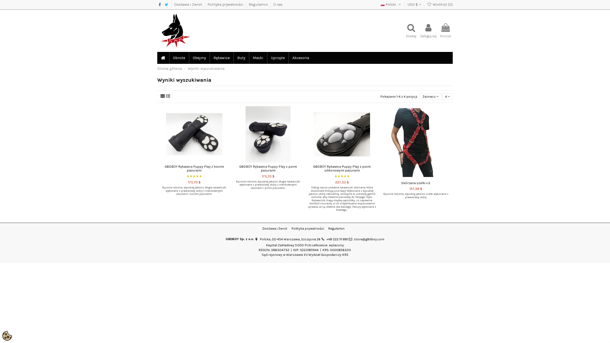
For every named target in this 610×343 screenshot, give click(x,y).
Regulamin (259, 4)
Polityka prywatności (226, 4)
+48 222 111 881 (337, 239)
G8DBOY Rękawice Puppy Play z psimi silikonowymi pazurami (342, 169)
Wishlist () (442, 4)
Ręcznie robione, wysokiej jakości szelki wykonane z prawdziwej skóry (415, 195)
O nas (278, 4)
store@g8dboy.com (369, 239)
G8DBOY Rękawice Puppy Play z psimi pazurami (268, 169)
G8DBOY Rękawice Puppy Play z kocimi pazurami (194, 169)
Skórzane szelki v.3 (415, 183)
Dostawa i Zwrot (188, 4)
